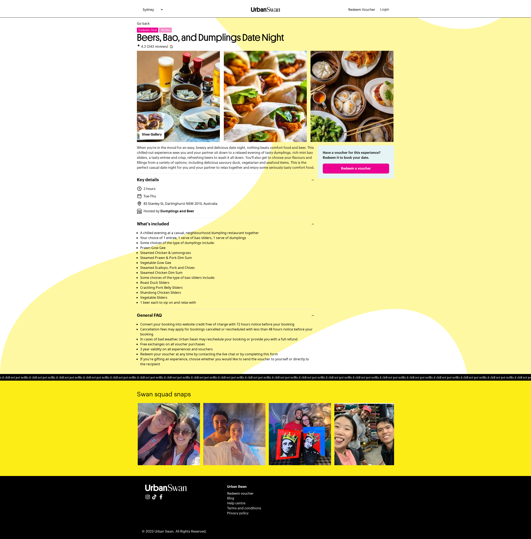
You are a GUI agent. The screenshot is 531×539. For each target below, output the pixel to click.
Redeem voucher (240, 493)
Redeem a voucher (356, 168)
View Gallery (152, 134)
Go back (143, 23)
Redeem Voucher (361, 9)
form (274, 354)
